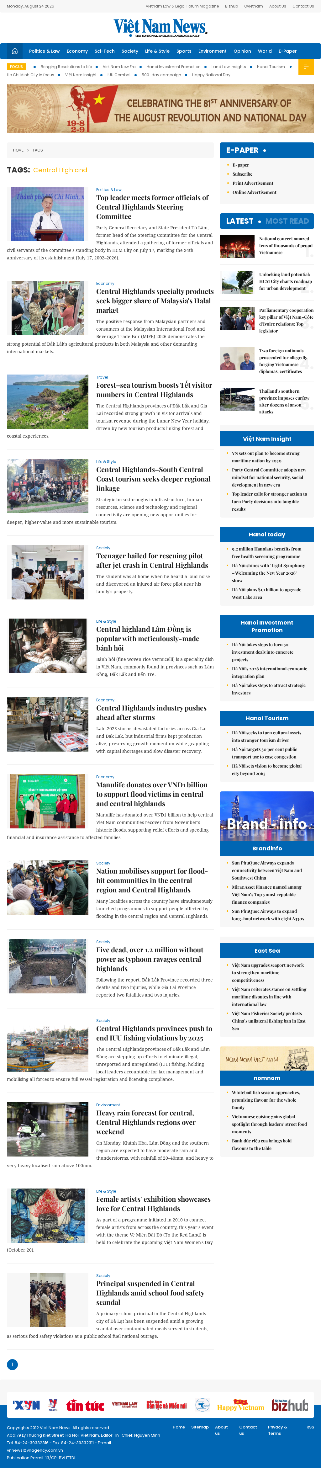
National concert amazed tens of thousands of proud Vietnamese (286, 245)
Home (18, 150)
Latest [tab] (240, 221)
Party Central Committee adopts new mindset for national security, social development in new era (269, 477)
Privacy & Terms (277, 1430)
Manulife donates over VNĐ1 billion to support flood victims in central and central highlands (152, 794)
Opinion (242, 51)
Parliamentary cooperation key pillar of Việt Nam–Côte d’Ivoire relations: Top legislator (286, 320)
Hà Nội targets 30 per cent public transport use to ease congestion (264, 753)
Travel (102, 377)
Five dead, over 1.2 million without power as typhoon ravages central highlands (149, 959)
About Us (277, 6)
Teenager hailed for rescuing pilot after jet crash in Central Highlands (152, 560)
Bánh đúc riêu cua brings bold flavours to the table (262, 1144)
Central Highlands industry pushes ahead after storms (151, 712)
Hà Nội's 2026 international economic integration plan (269, 672)
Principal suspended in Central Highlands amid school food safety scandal (150, 1293)
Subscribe (242, 174)
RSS (310, 1427)
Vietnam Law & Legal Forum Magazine (182, 6)
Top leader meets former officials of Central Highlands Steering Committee (152, 207)
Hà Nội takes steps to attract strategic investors (269, 689)
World (265, 51)
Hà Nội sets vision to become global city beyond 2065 (267, 769)
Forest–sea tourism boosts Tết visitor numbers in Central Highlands (154, 389)
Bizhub (231, 6)
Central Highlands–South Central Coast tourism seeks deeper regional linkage (153, 479)
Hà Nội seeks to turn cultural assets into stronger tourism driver (266, 736)
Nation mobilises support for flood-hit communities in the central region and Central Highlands (152, 880)
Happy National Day (211, 74)
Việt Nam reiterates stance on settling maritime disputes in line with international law (269, 996)
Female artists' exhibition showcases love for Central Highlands (153, 1203)
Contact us (248, 1430)
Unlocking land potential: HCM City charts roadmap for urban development (285, 281)
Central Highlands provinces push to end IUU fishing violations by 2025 (154, 1033)
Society (130, 51)
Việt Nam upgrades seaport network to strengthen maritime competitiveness (268, 972)
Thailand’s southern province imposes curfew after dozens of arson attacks (284, 401)
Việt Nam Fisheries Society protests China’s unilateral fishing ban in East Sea (269, 1020)
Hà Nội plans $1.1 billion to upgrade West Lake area (266, 593)
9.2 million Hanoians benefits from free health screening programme (267, 552)
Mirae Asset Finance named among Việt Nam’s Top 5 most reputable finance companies (267, 894)
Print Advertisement (253, 183)
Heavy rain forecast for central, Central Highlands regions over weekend (146, 1122)
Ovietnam (253, 6)
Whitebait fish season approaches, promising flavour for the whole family (266, 1099)
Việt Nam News (160, 28)
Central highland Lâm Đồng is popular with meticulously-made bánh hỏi (147, 638)
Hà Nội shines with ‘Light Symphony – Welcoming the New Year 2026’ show (268, 572)
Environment (212, 51)
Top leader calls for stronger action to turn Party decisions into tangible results (269, 501)
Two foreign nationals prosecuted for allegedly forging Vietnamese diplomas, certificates (283, 361)
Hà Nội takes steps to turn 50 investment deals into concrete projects (262, 651)
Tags (38, 150)
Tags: (18, 170)
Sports (184, 51)
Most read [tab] (287, 221)
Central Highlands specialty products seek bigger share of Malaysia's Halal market (155, 300)
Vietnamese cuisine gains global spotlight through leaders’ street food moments (269, 1124)
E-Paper (288, 51)
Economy (77, 51)
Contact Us (303, 6)
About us (221, 1430)
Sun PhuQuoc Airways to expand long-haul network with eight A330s (268, 915)
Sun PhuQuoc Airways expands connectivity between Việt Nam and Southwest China (267, 870)
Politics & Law (44, 51)
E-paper (242, 150)
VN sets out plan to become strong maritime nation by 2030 (266, 457)
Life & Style (157, 51)
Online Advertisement (254, 192)
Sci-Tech (105, 51)
